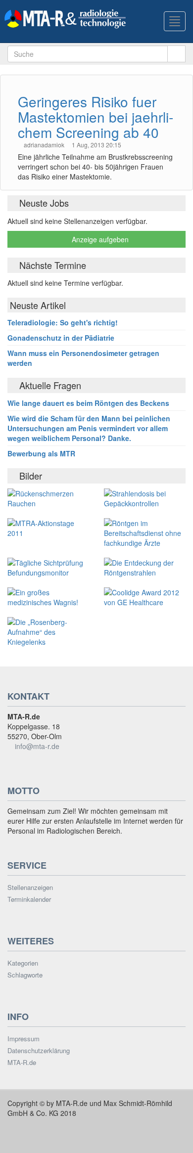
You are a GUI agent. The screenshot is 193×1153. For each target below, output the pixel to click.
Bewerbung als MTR (41, 453)
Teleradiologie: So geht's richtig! (62, 322)
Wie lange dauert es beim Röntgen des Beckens (88, 403)
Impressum (23, 1038)
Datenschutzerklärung (38, 1050)
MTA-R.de (21, 1062)
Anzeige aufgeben (99, 239)
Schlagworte (25, 975)
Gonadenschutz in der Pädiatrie (60, 338)
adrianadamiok (45, 144)
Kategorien (22, 963)
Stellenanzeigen (30, 887)
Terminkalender (29, 899)
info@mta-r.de (37, 746)
